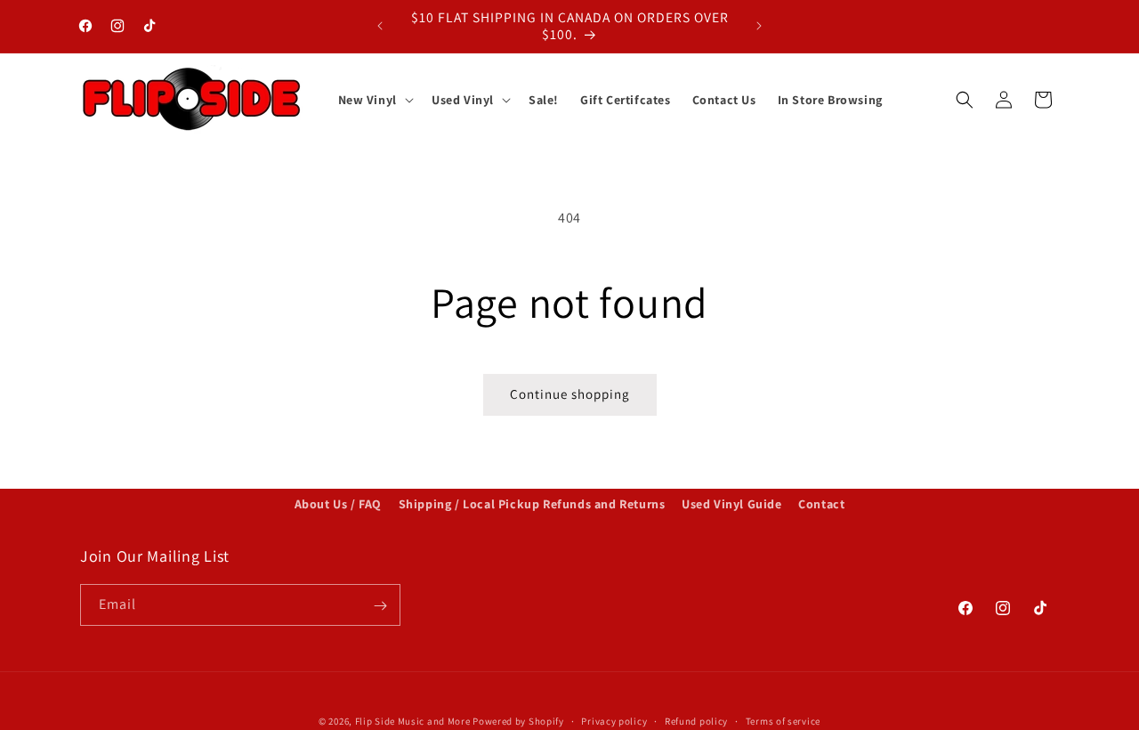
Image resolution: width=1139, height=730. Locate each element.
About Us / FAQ (338, 504)
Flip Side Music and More (413, 721)
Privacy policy (614, 720)
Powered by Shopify (518, 721)
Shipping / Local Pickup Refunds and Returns (532, 504)
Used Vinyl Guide (732, 504)
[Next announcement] (759, 26)
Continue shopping (570, 393)
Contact (821, 504)
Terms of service (783, 720)
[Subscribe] (380, 606)
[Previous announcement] (380, 26)
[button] (374, 99)
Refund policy (696, 720)
